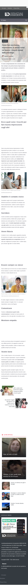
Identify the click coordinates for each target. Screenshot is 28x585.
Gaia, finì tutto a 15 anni (10, 454)
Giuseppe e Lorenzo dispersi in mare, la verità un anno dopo (18, 494)
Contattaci (22, 559)
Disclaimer (10, 8)
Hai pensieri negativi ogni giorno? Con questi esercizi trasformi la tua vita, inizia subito (10, 403)
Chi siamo (4, 8)
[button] (26, 20)
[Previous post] (2, 390)
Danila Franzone (9, 56)
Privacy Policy (16, 8)
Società (5, 41)
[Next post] (26, 403)
